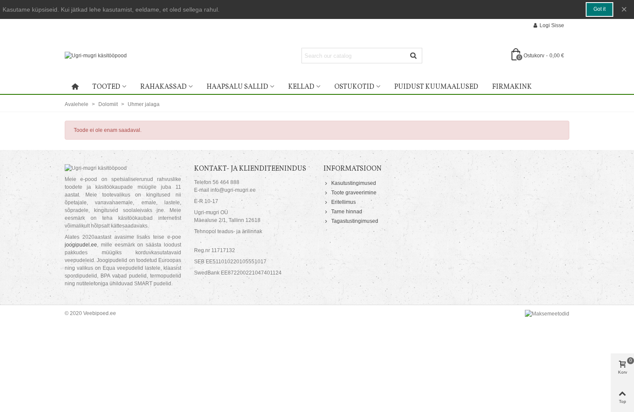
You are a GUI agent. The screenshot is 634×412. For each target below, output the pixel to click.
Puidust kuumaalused (436, 87)
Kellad (301, 87)
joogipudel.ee (81, 245)
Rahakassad (163, 87)
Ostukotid (354, 87)
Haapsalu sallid (237, 87)
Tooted (106, 87)
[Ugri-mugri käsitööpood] (140, 56)
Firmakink (512, 87)
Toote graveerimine (354, 193)
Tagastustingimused (354, 221)
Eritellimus (343, 202)
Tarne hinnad (346, 212)
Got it (599, 9)
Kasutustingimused (353, 183)
